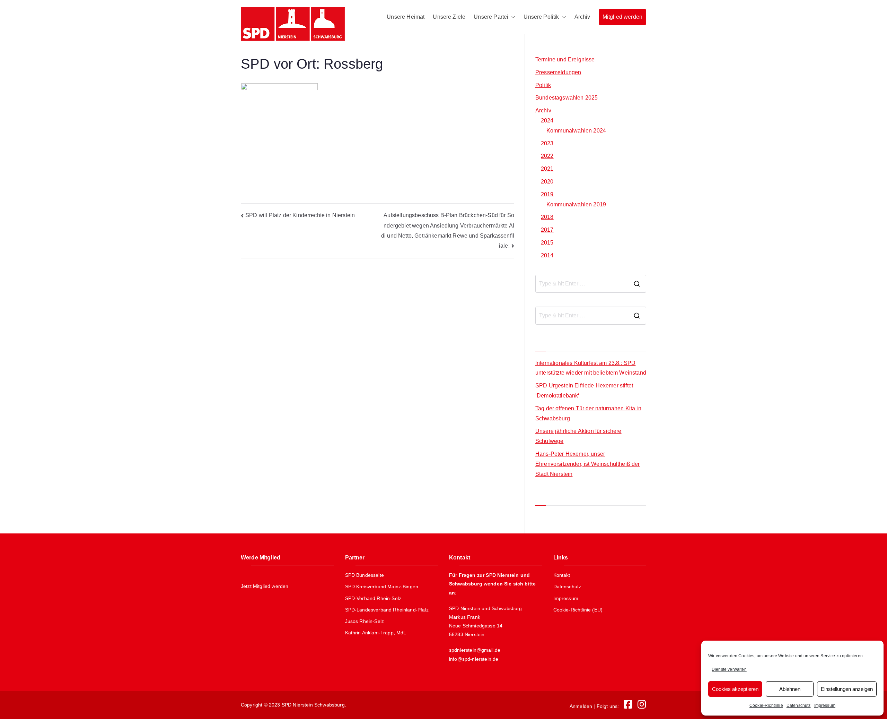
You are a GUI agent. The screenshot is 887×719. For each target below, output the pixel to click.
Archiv (582, 17)
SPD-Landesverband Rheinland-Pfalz (387, 610)
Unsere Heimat (405, 17)
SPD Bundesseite (364, 575)
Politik (543, 85)
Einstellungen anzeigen (847, 689)
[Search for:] (591, 283)
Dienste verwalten (729, 669)
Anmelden (581, 706)
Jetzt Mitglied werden (264, 586)
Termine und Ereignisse (565, 59)
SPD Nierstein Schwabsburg (313, 705)
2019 (547, 194)
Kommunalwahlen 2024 (576, 131)
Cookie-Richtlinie (766, 705)
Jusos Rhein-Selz (364, 621)
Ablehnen (789, 689)
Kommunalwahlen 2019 (576, 204)
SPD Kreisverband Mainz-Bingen (382, 586)
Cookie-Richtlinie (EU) (578, 610)
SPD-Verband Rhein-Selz (373, 598)
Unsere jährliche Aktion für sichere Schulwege (578, 436)
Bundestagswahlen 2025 (566, 98)
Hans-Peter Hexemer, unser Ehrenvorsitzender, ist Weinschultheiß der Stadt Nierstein (587, 464)
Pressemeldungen (558, 72)
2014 (547, 255)
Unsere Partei (491, 17)
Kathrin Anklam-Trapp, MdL (375, 632)
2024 (547, 120)
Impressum (824, 705)
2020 (547, 182)
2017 (547, 230)
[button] (511, 17)
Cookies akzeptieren (735, 689)
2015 (547, 243)
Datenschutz (799, 705)
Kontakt (561, 575)
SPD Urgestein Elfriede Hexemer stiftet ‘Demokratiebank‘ (584, 391)
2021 (547, 169)
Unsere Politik (541, 17)
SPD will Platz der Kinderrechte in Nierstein (300, 215)
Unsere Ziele (449, 17)
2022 (547, 156)
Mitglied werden (622, 17)
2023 (547, 143)
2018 (547, 217)
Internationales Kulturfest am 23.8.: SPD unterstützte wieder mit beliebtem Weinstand (590, 368)
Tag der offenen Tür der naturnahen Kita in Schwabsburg (588, 413)
